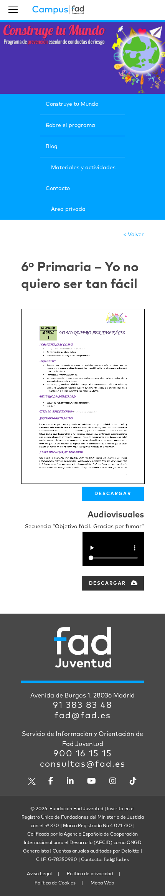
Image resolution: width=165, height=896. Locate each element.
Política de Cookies (55, 883)
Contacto (58, 188)
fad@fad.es (82, 716)
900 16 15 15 (82, 754)
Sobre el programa (70, 125)
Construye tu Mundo (72, 104)
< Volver (133, 234)
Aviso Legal (39, 874)
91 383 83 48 (82, 705)
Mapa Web (102, 883)
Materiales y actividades (83, 167)
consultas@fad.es (82, 764)
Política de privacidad (90, 874)
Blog (52, 146)
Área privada (68, 209)
